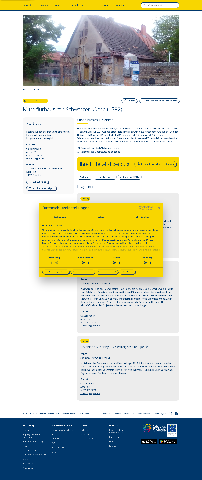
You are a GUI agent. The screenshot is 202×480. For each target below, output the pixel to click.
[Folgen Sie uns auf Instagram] (170, 413)
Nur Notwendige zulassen (56, 272)
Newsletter (56, 438)
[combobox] (160, 5)
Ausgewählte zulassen (82, 272)
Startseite (28, 5)
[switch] (85, 262)
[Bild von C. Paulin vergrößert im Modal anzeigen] (176, 89)
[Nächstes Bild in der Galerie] (175, 53)
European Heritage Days (33, 450)
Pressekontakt (87, 438)
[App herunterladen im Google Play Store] (168, 441)
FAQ (53, 443)
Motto (25, 459)
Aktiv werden (28, 468)
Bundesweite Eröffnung (33, 441)
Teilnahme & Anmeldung (62, 430)
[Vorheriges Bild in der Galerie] (26, 53)
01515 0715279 (34, 155)
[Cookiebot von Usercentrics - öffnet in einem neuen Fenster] (141, 208)
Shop (54, 452)
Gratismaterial (58, 447)
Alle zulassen (127, 272)
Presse (92, 5)
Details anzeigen (105, 272)
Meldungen (85, 430)
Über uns (106, 5)
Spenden (106, 413)
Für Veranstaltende (74, 5)
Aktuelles (56, 434)
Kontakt (120, 5)
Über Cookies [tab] (142, 217)
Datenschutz (144, 413)
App (57, 5)
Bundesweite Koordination (34, 454)
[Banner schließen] (159, 208)
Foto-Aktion (28, 463)
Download (85, 434)
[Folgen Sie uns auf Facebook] (176, 413)
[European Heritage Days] (172, 430)
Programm (44, 5)
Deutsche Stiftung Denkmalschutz (117, 431)
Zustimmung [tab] (60, 217)
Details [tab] (101, 217)
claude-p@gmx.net (36, 158)
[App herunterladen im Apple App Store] (149, 441)
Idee (25, 446)
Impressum (129, 413)
